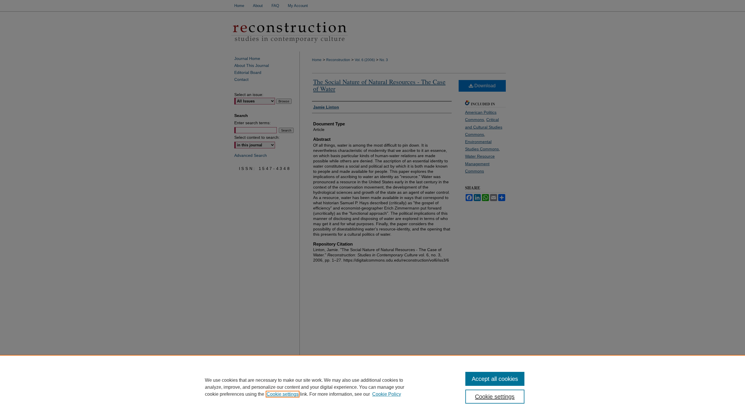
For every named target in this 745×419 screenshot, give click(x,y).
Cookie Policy (386, 394)
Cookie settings (283, 394)
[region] (372, 387)
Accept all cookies (495, 379)
